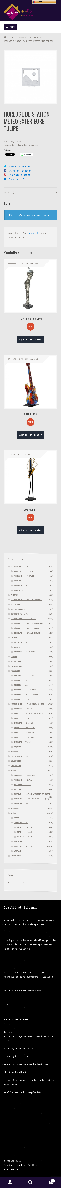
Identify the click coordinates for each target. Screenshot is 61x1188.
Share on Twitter (19, 166)
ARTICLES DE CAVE (22, 785)
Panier (47, 1180)
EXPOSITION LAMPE (22, 718)
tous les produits (37, 37)
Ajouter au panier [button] (30, 339)
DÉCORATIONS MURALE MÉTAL (23, 619)
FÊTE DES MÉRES (24, 827)
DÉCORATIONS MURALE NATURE (27, 633)
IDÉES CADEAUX (21, 823)
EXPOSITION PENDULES (24, 732)
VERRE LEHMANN (21, 803)
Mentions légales (14, 1165)
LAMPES (14, 657)
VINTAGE (17, 851)
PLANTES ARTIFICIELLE (24, 590)
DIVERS (14, 637)
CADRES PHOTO (20, 585)
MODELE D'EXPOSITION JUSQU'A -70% (27, 704)
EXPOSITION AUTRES (23, 709)
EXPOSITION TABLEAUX (24, 737)
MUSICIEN (18, 841)
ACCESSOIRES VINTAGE (24, 576)
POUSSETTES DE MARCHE (24, 652)
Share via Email (19, 179)
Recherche (30, 1182)
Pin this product (19, 174)
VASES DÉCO (16, 856)
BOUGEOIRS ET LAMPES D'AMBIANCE (26, 600)
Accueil (11, 37)
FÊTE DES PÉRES (24, 832)
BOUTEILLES (16, 604)
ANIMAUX (14, 595)
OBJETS (17, 647)
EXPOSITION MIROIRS (23, 723)
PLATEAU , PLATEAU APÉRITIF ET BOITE (32, 794)
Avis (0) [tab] (9, 192)
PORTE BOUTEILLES (19, 756)
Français (39, 2)
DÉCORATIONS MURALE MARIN (26, 628)
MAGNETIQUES (16, 661)
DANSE (16, 818)
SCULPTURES (16, 761)
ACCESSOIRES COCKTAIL (24, 775)
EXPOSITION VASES (22, 742)
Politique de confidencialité (22, 990)
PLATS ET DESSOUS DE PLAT (26, 799)
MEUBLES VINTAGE (22, 699)
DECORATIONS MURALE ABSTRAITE (28, 623)
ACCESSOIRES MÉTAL (23, 780)
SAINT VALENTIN (24, 837)
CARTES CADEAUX (18, 609)
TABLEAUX (15, 808)
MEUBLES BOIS (20, 680)
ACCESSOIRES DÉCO (19, 566)
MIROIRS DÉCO (17, 666)
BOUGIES (17, 581)
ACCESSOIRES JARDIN (23, 571)
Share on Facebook (20, 170)
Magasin (17, 747)
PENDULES (15, 751)
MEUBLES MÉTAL (21, 685)
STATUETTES (16, 766)
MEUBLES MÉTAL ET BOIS (25, 690)
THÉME (21, 37)
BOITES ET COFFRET (23, 642)
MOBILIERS (15, 671)
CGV (6, 1004)
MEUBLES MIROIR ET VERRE (26, 694)
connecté (34, 233)
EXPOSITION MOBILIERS (24, 728)
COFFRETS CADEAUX (19, 614)
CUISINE (17, 789)
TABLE (13, 770)
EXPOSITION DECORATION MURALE (28, 713)
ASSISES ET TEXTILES (24, 675)
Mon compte (10, 1182)
